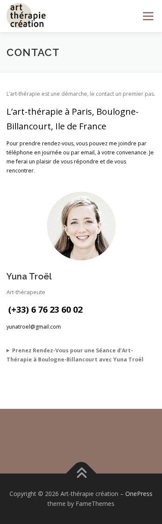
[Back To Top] (81, 473)
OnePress (138, 493)
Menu (147, 16)
